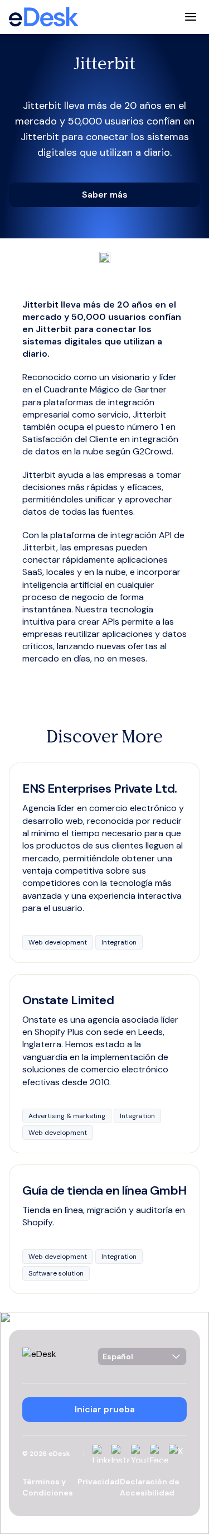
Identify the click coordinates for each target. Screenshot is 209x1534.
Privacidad (98, 1482)
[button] (104, 195)
